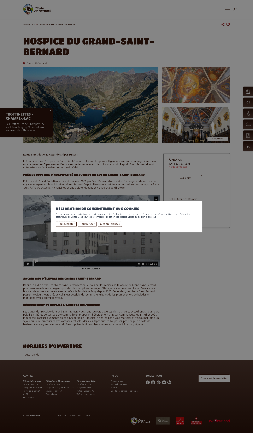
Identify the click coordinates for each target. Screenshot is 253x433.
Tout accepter (66, 224)
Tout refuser (87, 224)
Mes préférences (110, 224)
